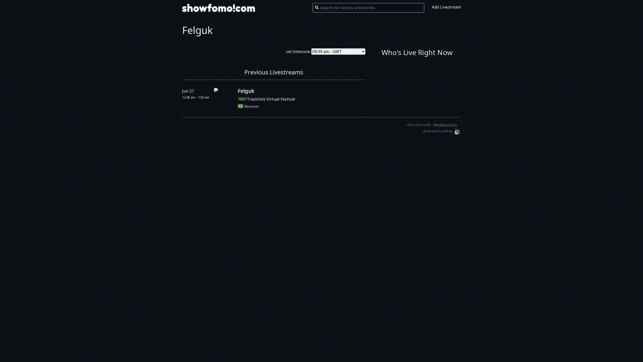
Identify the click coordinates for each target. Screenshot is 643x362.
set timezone (298, 51)
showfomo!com (218, 8)
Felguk (246, 90)
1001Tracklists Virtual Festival (266, 99)
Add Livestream (446, 7)
